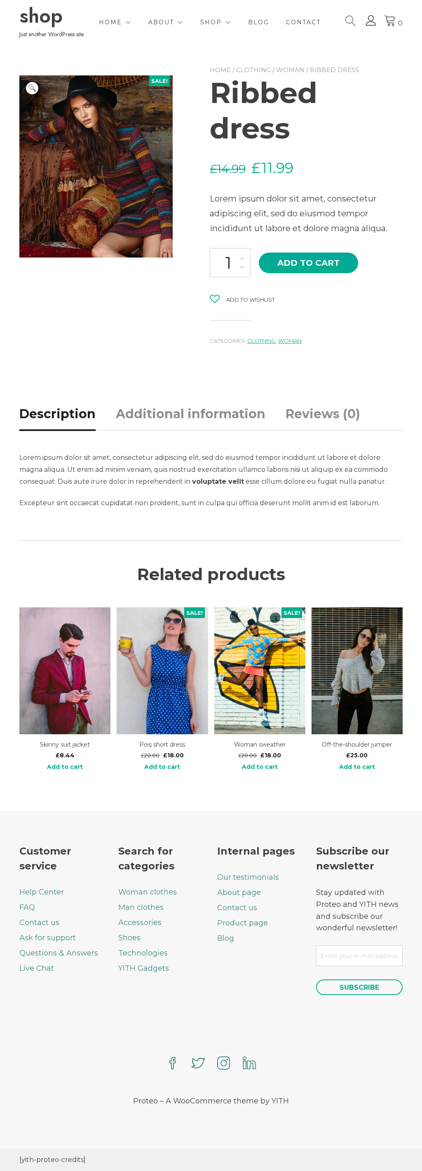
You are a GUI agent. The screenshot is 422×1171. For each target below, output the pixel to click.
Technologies (143, 953)
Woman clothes (147, 892)
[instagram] (223, 1064)
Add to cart (308, 263)
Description (57, 414)
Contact (303, 22)
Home (110, 22)
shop (41, 16)
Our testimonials (248, 877)
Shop (211, 22)
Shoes (129, 937)
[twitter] (198, 1064)
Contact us (39, 922)
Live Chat (36, 968)
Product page (242, 922)
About (161, 22)
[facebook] (172, 1064)
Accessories (140, 922)
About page (239, 892)
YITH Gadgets (143, 968)
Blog (258, 22)
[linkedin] (249, 1064)
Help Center (41, 892)
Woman (290, 70)
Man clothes (141, 907)
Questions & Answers (58, 953)
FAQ (27, 907)
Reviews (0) (323, 414)
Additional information (190, 414)
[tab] (66, 413)
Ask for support (47, 937)
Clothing (253, 70)
